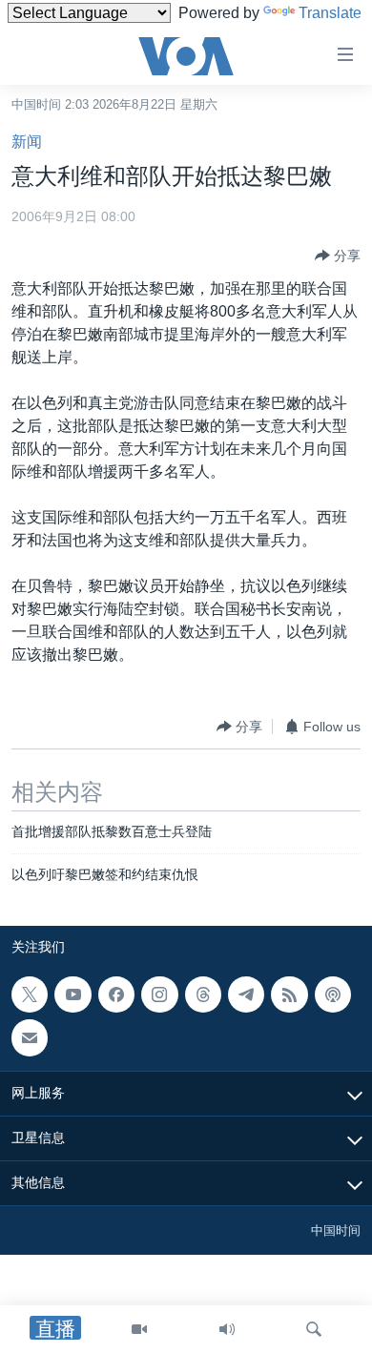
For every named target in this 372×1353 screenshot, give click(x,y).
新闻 (26, 141)
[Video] (139, 1329)
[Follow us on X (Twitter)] (29, 994)
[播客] (333, 994)
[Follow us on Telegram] (246, 994)
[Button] (338, 255)
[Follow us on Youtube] (72, 994)
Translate (330, 13)
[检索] (313, 1329)
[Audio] (227, 1329)
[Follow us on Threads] (203, 994)
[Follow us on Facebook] (116, 994)
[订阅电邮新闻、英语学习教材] (29, 1037)
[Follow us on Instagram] (159, 994)
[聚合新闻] (289, 994)
